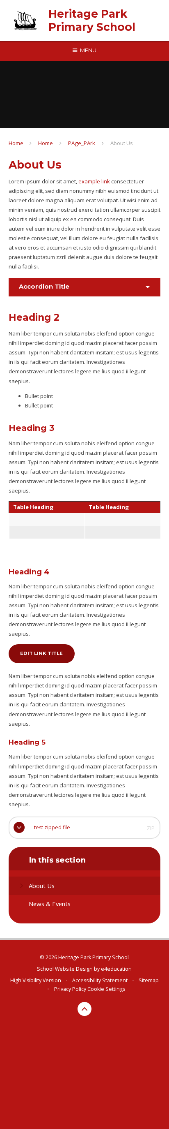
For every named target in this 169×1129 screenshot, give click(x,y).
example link (94, 181)
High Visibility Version (35, 980)
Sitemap (149, 980)
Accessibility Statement (100, 980)
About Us (121, 143)
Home (16, 143)
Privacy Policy (70, 989)
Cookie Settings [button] (106, 989)
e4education (116, 968)
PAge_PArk (81, 143)
